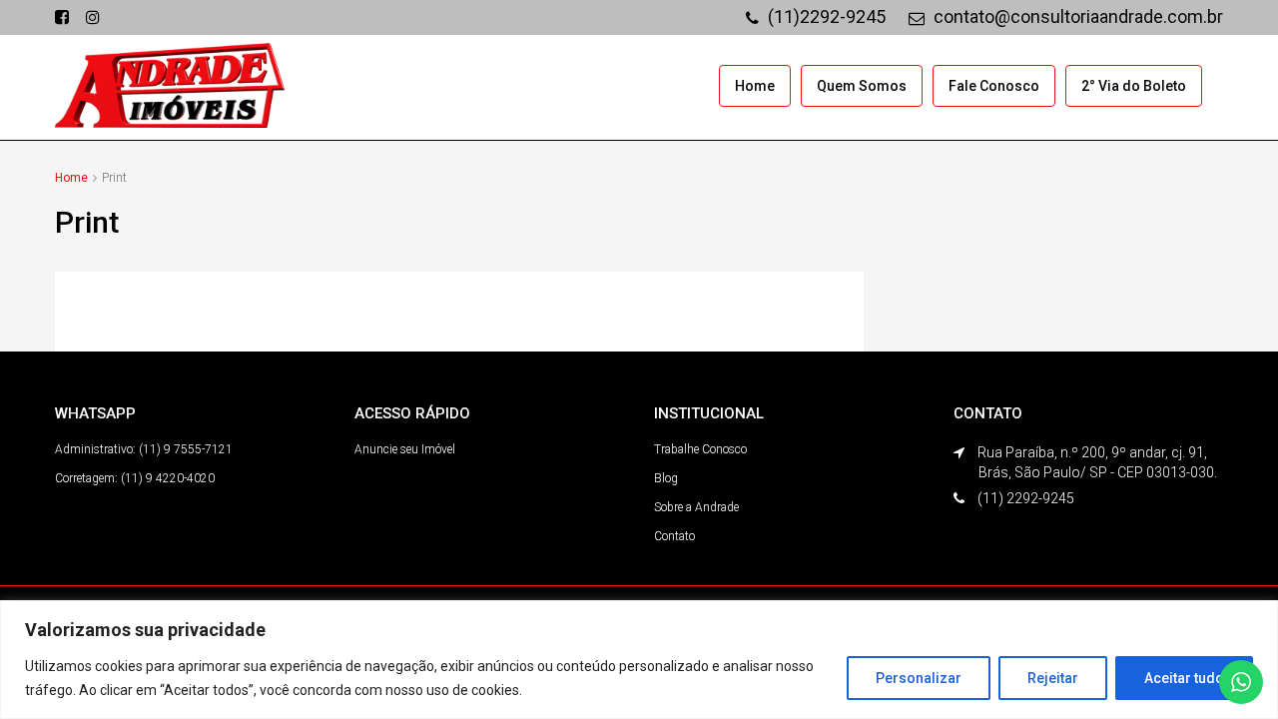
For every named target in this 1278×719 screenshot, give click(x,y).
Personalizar (918, 678)
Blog (666, 478)
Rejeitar (1052, 678)
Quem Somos (862, 86)
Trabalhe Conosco (700, 449)
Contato (674, 536)
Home (755, 86)
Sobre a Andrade (696, 507)
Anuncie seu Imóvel (404, 449)
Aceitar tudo (1184, 678)
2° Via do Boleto (1133, 86)
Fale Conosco (994, 86)
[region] (639, 659)
